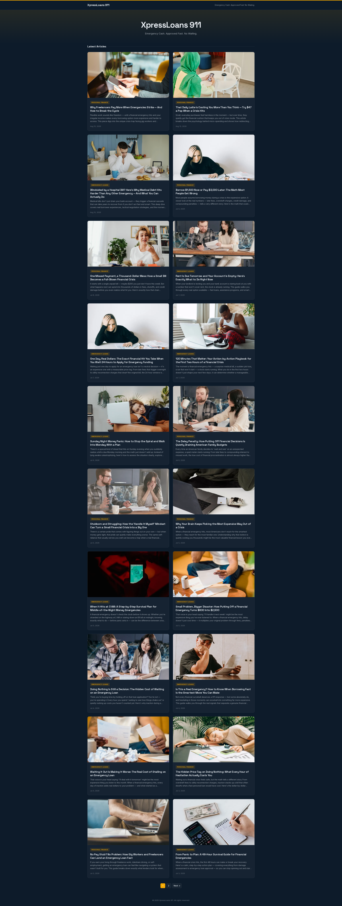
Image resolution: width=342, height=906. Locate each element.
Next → (177, 886)
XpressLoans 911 (98, 5)
